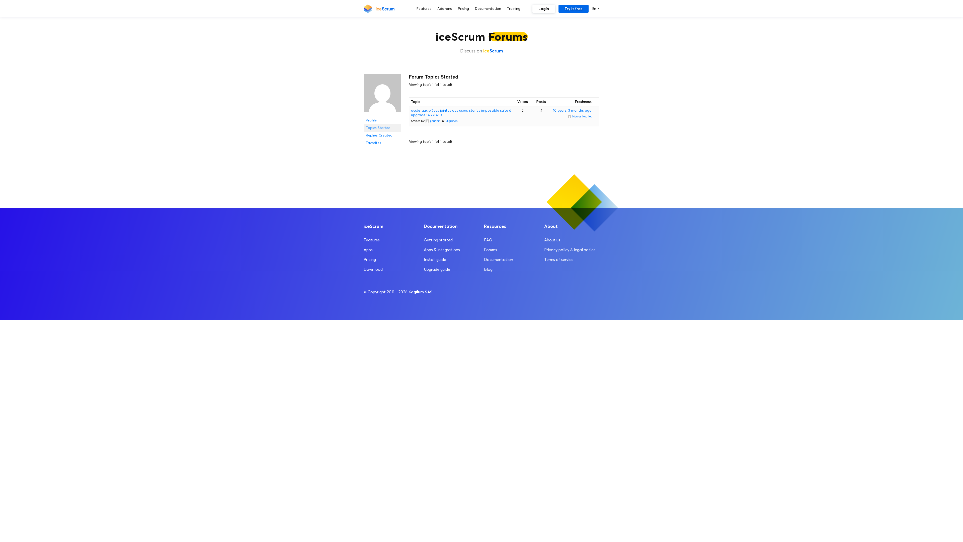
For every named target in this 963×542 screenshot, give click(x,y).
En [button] (594, 9)
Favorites (373, 143)
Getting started (438, 240)
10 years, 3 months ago (572, 110)
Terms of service (559, 259)
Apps (368, 249)
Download (373, 269)
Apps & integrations (442, 249)
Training (513, 9)
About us (552, 240)
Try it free (574, 8)
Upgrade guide (437, 269)
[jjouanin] (382, 95)
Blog (488, 269)
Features (424, 9)
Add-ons (444, 9)
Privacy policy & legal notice (570, 249)
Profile (371, 120)
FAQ (488, 240)
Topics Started (378, 128)
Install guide (435, 259)
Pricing (463, 9)
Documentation (488, 9)
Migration (451, 121)
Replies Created (379, 135)
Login (543, 8)
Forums (490, 249)
